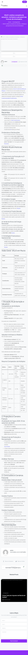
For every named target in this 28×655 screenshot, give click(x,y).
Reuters (18, 208)
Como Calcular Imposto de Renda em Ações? (13, 596)
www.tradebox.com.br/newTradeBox (18, 552)
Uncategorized (16, 22)
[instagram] (2, 2)
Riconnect (6, 143)
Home (9, 22)
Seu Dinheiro (7, 446)
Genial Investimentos (18, 89)
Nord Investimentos (12, 98)
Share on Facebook (9, 561)
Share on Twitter (21, 561)
